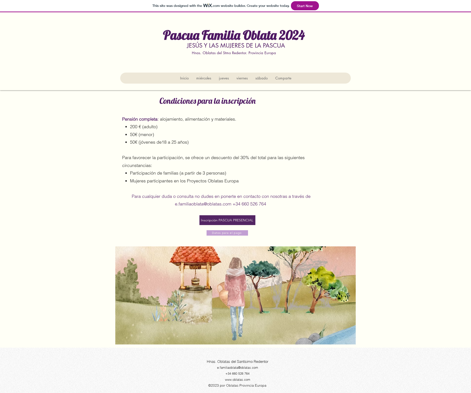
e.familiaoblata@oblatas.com (203, 204)
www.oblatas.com (237, 379)
